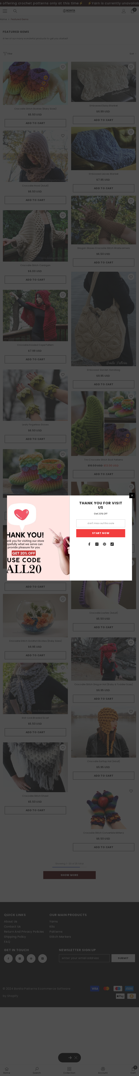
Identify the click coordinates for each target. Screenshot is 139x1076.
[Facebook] (89, 544)
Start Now (100, 533)
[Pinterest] (104, 544)
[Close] (132, 495)
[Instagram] (97, 544)
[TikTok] (112, 544)
